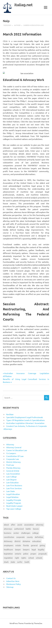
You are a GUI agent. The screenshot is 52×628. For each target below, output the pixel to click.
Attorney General (13, 447)
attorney (39, 524)
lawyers (26, 549)
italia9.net (23, 5)
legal (34, 549)
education (36, 541)
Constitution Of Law (14, 456)
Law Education (12, 482)
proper (33, 553)
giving (42, 545)
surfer (19, 562)
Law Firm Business (14, 485)
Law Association (13, 473)
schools (39, 557)
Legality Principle (13, 500)
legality (41, 549)
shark (6, 562)
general (34, 545)
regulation (8, 557)
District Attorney (13, 462)
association (29, 524)
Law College (11, 476)
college (35, 533)
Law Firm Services (14, 488)
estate (18, 545)
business (7, 533)
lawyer (18, 549)
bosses (36, 528)
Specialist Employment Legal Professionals (24, 417)
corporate (20, 537)
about (6, 524)
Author (17, 25)
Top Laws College (13, 508)
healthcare (8, 549)
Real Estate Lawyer (14, 506)
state (13, 562)
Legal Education (13, 494)
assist (19, 524)
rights (23, 557)
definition (39, 537)
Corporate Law (12, 459)
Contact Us (11, 578)
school (31, 557)
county (30, 537)
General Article (12, 470)
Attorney (10, 444)
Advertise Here (12, 581)
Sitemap (9, 587)
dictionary (8, 541)
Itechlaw (9, 414)
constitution (9, 537)
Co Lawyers (11, 453)
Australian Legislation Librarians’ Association (25, 423)
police (25, 553)
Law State (10, 491)
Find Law (10, 465)
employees (8, 545)
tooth (27, 562)
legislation (8, 553)
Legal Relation (12, 497)
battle (28, 528)
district (17, 541)
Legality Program (13, 503)
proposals (42, 553)
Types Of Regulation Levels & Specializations (25, 420)
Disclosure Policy (13, 584)
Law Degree (11, 479)
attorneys (8, 528)
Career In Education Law (33, 25)
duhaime (26, 541)
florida (26, 545)
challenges (25, 533)
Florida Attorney (13, 468)
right (17, 557)
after (13, 524)
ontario (18, 553)
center (16, 533)
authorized (19, 528)
